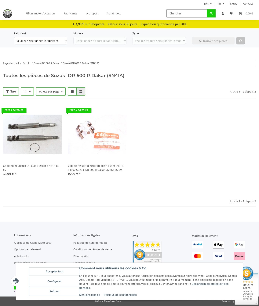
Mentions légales (89, 294)
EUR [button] (206, 3)
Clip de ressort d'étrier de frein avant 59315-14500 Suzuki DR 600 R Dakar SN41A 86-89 (96, 168)
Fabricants (70, 13)
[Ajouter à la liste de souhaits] (55, 111)
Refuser (54, 291)
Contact (248, 3)
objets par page (49, 91)
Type (136, 33)
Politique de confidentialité (120, 294)
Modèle (78, 33)
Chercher (198, 33)
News (233, 3)
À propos (92, 13)
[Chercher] (211, 13)
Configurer (54, 281)
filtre (12, 91)
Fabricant (20, 33)
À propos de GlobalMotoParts (32, 242)
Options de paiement (27, 249)
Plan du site (80, 256)
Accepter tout (54, 271)
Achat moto (114, 13)
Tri (25, 91)
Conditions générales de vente (92, 249)
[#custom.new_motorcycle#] (240, 40)
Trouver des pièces (214, 41)
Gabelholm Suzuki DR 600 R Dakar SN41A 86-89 (31, 168)
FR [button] (219, 3)
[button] (223, 13)
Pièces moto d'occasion (40, 13)
